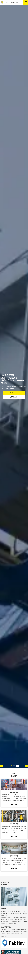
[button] (10, 765)
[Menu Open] (25, 2)
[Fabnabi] (14, 943)
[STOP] (17, 766)
